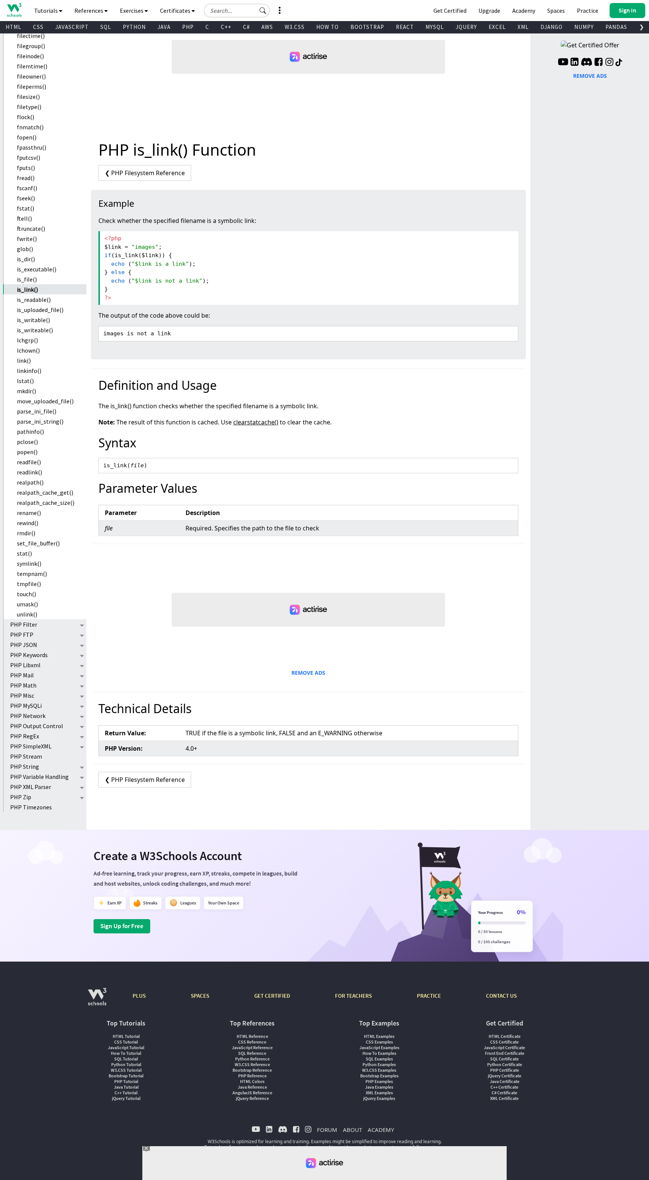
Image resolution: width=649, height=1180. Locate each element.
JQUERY (466, 26)
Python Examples (379, 1064)
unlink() (27, 614)
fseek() (26, 198)
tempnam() (32, 573)
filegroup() (31, 46)
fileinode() (30, 56)
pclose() (27, 441)
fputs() (26, 167)
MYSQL (435, 26)
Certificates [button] (176, 10)
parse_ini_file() (36, 411)
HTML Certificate (505, 1036)
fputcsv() (28, 157)
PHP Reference (252, 1076)
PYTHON (134, 26)
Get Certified (449, 10)
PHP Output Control (36, 726)
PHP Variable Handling (39, 776)
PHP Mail (22, 675)
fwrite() (27, 238)
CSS (38, 26)
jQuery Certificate (504, 1076)
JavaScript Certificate (504, 1047)
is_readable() (34, 299)
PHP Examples (379, 1081)
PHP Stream (26, 756)
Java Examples (379, 1087)
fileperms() (31, 86)
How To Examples (379, 1053)
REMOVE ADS (308, 672)
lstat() (25, 381)
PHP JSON (23, 644)
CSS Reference (252, 1042)
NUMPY (584, 26)
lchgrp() (27, 340)
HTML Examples (379, 1036)
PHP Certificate (504, 1070)
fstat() (25, 208)
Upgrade (489, 10)
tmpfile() (29, 584)
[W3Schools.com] (97, 1000)
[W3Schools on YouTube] (563, 63)
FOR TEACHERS (353, 995)
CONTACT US (501, 995)
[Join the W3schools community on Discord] (586, 63)
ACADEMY (381, 1129)
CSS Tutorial (126, 1042)
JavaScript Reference (252, 1047)
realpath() (30, 482)
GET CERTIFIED (272, 995)
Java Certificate (504, 1081)
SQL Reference (252, 1053)
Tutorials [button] (46, 10)
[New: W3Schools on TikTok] (619, 63)
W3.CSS (295, 26)
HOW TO (327, 26)
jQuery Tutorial (126, 1098)
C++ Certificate (504, 1087)
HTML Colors (252, 1081)
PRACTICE (429, 995)
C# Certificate (504, 1092)
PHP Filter (23, 624)
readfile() (29, 462)
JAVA (164, 26)
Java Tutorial (126, 1087)
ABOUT (352, 1129)
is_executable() (36, 269)
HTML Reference (252, 1036)
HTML (13, 26)
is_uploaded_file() (40, 310)
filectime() (31, 35)
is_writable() (33, 320)
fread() (26, 178)
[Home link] (14, 10)
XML (523, 26)
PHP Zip (20, 797)
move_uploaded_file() (45, 401)
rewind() (27, 523)
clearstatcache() (255, 422)
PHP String (24, 766)
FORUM (327, 1129)
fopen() (26, 137)
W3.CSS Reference (252, 1064)
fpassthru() (31, 147)
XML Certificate (504, 1098)
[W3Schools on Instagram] (609, 63)
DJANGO (551, 26)
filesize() (28, 96)
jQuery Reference (252, 1098)
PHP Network (27, 716)
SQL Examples (379, 1059)
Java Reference (252, 1087)
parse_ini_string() (40, 421)
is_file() (27, 279)
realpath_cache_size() (45, 502)
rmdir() (26, 533)
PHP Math (23, 685)
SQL (105, 26)
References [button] (89, 10)
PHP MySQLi (26, 705)
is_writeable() (35, 330)
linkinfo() (29, 370)
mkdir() (26, 391)
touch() (26, 594)
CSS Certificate (504, 1042)
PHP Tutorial (126, 1081)
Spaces (556, 10)
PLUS (139, 995)
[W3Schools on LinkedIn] (574, 63)
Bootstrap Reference (252, 1070)
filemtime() (32, 66)
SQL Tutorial (126, 1059)
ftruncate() (31, 228)
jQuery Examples (379, 1098)
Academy (523, 10)
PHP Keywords (29, 655)
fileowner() (31, 76)
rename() (29, 513)
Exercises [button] (132, 10)
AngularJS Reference (252, 1092)
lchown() (28, 350)
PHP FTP (21, 634)
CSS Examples (379, 1042)
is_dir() (26, 259)
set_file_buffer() (38, 543)
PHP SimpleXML (30, 746)
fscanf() (27, 188)
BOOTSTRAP (367, 26)
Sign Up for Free (121, 926)
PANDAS (616, 26)
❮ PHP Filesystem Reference (145, 173)
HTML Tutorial (126, 1036)
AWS (267, 26)
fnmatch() (30, 127)
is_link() (27, 289)
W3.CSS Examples (379, 1070)
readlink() (29, 472)
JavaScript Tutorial (126, 1047)
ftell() (24, 218)
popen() (27, 452)
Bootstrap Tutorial (126, 1076)
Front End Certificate (504, 1053)
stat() (24, 553)
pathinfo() (30, 431)
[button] (263, 10)
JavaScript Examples (379, 1047)
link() (24, 360)
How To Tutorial (126, 1053)
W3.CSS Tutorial (126, 1070)
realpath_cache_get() (45, 492)
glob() (25, 249)
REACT (405, 26)
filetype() (29, 107)
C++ (226, 26)
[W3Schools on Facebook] (598, 63)
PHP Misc (22, 695)
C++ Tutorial (126, 1092)
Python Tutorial (126, 1064)
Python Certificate (504, 1064)
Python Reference (252, 1059)
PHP (188, 26)
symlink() (29, 563)
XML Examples (379, 1092)
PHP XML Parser (30, 787)
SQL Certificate (504, 1059)
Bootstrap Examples (379, 1076)
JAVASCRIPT (72, 26)
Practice (587, 10)
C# (246, 26)
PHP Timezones (31, 807)
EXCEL (497, 26)
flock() (25, 117)
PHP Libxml (25, 665)
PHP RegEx (24, 736)
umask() (27, 604)
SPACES (200, 995)
